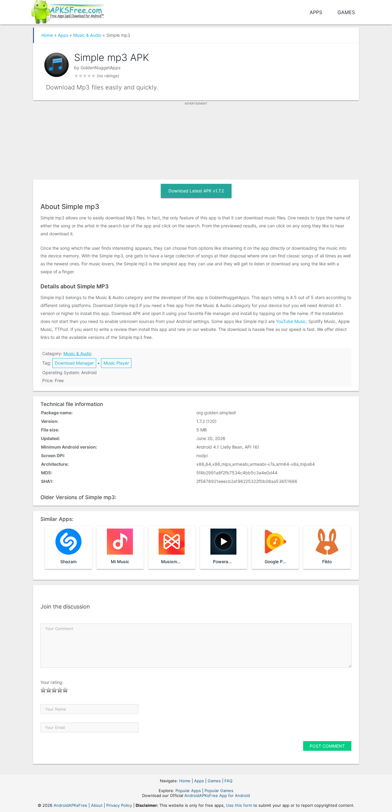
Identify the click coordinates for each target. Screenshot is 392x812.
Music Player (116, 363)
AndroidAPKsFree (70, 805)
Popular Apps (188, 790)
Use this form (239, 805)
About (97, 805)
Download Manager (74, 363)
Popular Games (219, 790)
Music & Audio (87, 35)
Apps (316, 12)
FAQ (228, 780)
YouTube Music (291, 321)
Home (47, 35)
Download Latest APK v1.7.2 (196, 190)
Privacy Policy (119, 805)
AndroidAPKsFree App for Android (217, 795)
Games (346, 12)
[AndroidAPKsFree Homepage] (66, 11)
